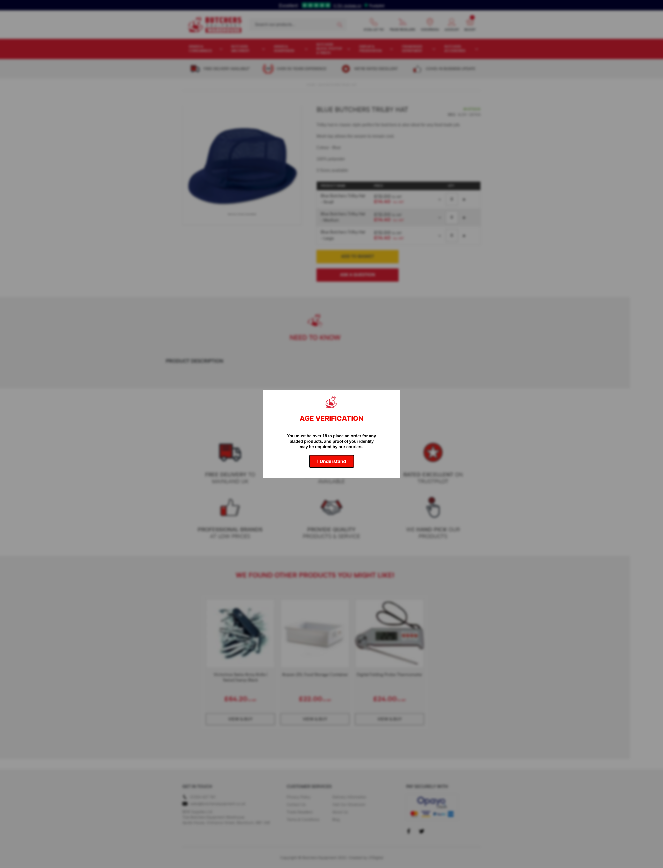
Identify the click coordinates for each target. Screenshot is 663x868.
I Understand (331, 461)
